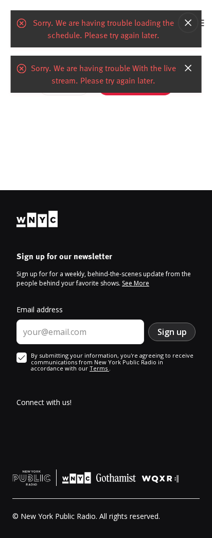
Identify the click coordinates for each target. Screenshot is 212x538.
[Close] (188, 22)
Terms (99, 368)
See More (135, 283)
